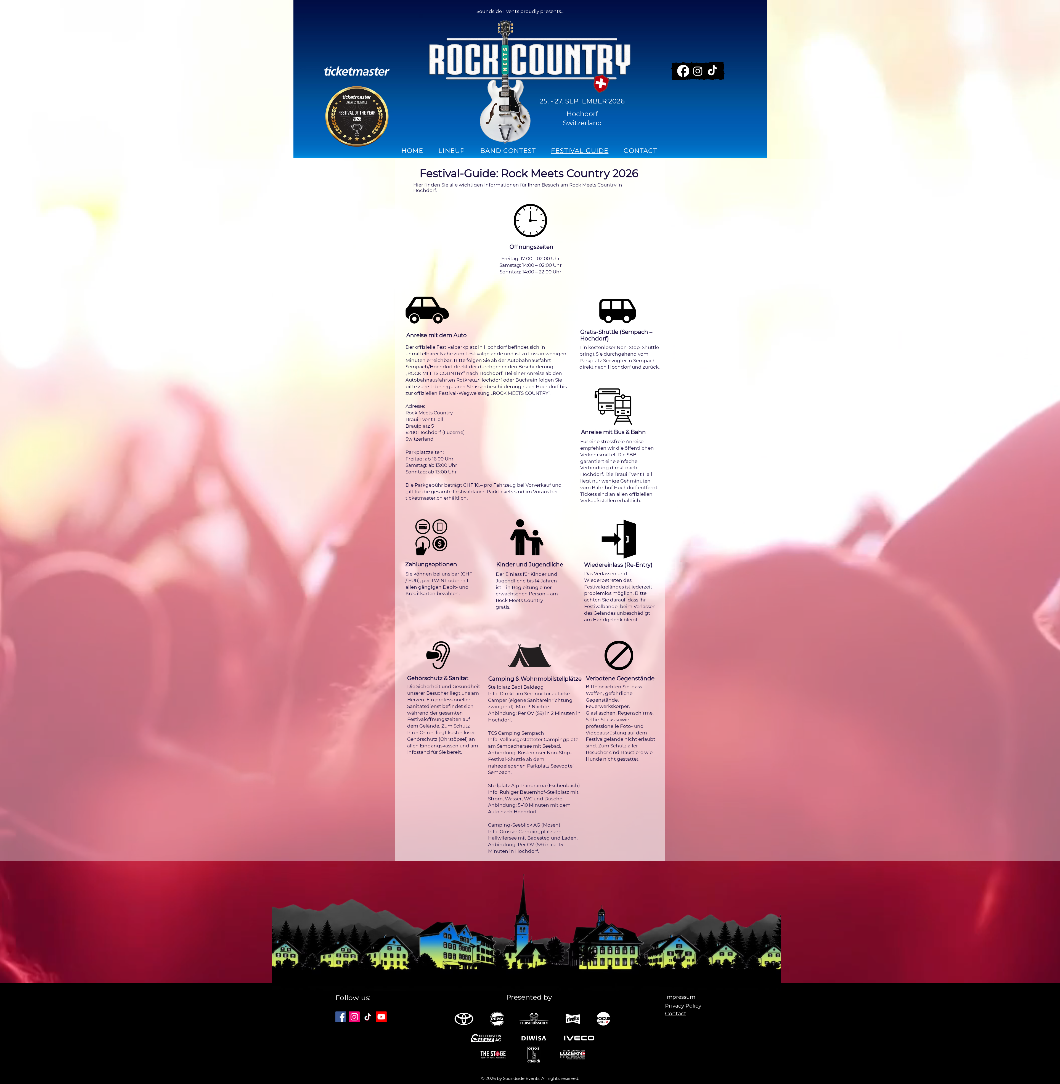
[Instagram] (698, 71)
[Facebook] (683, 71)
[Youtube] (381, 1016)
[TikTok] (712, 71)
